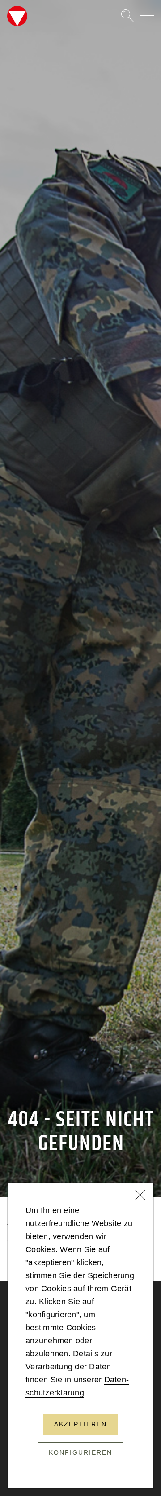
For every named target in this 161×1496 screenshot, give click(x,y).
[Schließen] (140, 1196)
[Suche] (124, 15)
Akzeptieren (80, 1424)
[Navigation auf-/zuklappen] (147, 15)
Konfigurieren (80, 1452)
